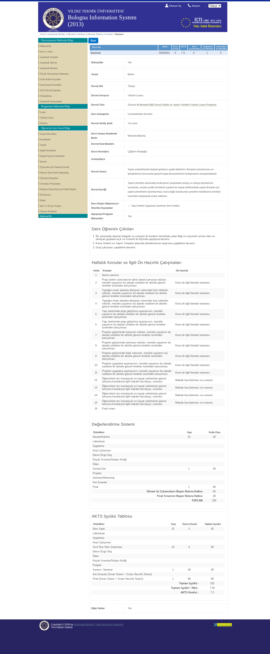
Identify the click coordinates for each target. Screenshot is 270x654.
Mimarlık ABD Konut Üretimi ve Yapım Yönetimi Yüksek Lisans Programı (178, 104)
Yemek (43, 144)
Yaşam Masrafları (48, 133)
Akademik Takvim (48, 62)
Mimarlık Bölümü (95, 34)
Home (43, 34)
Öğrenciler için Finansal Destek (54, 166)
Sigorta (43, 161)
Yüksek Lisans (47, 117)
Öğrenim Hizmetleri (49, 178)
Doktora (43, 123)
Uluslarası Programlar (50, 183)
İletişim (196, 5)
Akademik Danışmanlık (51, 101)
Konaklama (45, 139)
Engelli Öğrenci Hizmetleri (52, 155)
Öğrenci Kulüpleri (48, 211)
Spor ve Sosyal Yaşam (50, 205)
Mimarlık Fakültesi (76, 34)
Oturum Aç (175, 5)
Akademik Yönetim (49, 57)
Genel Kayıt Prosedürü (50, 84)
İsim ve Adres (46, 51)
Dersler (109, 34)
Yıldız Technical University (109, 624)
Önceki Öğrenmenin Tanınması (54, 73)
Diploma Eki (46, 215)
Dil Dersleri (45, 194)
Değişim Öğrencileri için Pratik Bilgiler (58, 189)
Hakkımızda (45, 45)
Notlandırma (45, 95)
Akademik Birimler (56, 34)
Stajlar (43, 200)
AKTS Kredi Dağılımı (50, 90)
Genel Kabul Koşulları (50, 79)
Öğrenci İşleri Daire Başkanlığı (54, 172)
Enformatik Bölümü (84, 624)
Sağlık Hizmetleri (48, 150)
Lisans (43, 111)
